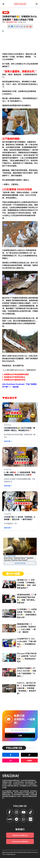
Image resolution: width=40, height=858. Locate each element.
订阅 (20, 735)
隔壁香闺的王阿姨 (11, 22)
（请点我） (15, 386)
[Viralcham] (20, 4)
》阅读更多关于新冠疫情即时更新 (15, 374)
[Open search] (37, 4)
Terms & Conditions (20, 841)
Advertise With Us (20, 835)
